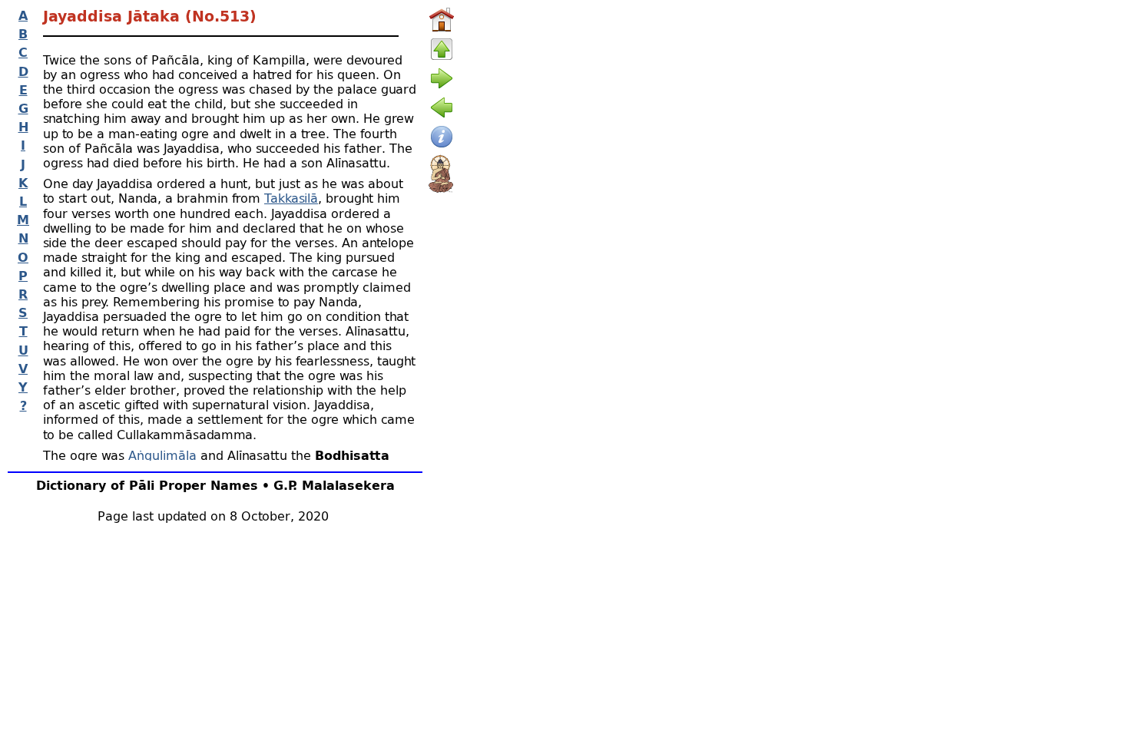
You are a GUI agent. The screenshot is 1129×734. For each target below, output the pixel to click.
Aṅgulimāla (162, 455)
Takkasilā (291, 198)
